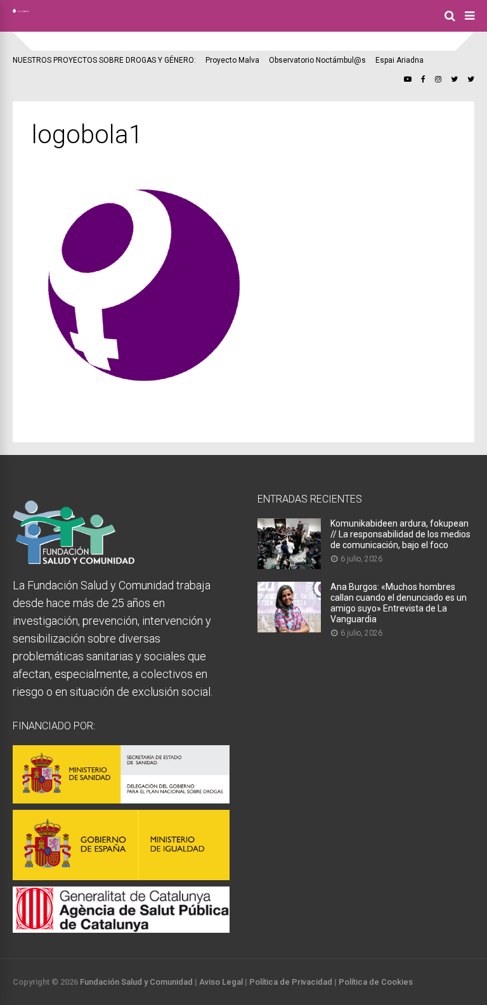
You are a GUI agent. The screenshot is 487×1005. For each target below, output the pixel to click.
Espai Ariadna (399, 60)
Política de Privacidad (290, 982)
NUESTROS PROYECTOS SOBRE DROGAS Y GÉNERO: (104, 60)
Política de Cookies (376, 982)
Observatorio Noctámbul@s (317, 60)
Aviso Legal (221, 982)
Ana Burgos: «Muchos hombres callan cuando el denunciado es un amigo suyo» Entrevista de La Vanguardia (398, 603)
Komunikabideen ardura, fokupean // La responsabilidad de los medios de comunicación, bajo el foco (400, 534)
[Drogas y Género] (21, 10)
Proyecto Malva (232, 60)
